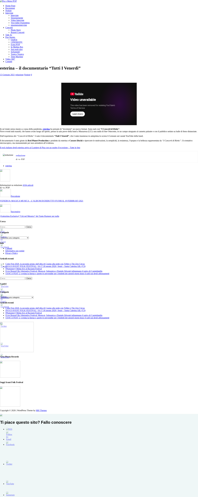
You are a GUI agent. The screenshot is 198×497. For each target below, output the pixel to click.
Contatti (8, 61)
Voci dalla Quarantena (20, 23)
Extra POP (15, 44)
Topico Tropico (17, 54)
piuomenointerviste (19, 25)
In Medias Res (17, 47)
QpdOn (14, 40)
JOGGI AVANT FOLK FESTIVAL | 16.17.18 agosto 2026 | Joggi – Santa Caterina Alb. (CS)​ (45, 266)
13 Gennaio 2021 (7, 75)
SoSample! (15, 52)
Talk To (8, 35)
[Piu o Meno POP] (8, 1)
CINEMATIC (17, 42)
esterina (8, 166)
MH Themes (41, 410)
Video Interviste (17, 20)
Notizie (8, 10)
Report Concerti (17, 32)
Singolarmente (17, 18)
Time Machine (17, 57)
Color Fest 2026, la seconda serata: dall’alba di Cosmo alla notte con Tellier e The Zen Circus (45, 264)
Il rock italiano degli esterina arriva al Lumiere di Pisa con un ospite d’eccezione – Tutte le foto (40, 147)
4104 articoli (28, 185)
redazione (19, 75)
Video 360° (10, 59)
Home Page (10, 6)
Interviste (9, 13)
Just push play (17, 49)
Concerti (9, 27)
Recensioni (10, 8)
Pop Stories (10, 37)
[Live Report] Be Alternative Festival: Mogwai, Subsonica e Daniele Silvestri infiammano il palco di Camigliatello (53, 271)
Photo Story (16, 30)
